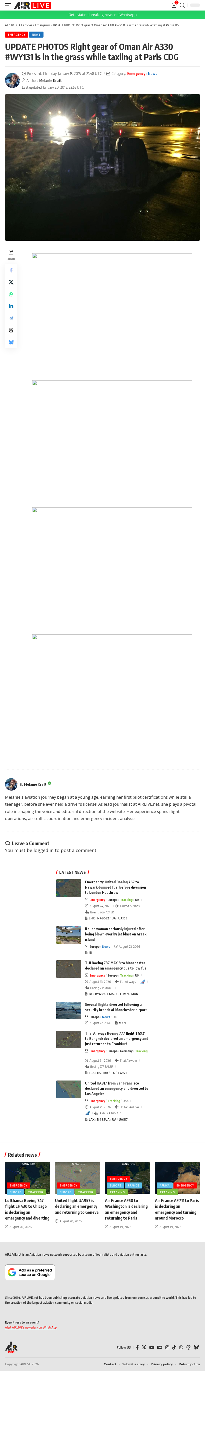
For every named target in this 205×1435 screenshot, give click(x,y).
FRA (91, 1073)
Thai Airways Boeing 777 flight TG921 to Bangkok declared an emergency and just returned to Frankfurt (116, 1038)
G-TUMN (122, 994)
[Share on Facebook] (11, 270)
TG (113, 1073)
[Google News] (160, 1347)
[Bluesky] (196, 1347)
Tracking (126, 900)
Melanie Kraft (50, 80)
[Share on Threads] (11, 330)
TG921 (122, 1073)
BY (90, 994)
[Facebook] (137, 1347)
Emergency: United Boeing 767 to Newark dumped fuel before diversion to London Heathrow (115, 887)
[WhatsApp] (181, 1347)
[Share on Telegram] (11, 318)
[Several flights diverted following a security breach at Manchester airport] (68, 1010)
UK (137, 900)
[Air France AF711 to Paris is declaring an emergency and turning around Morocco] (177, 1178)
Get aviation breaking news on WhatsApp (102, 14)
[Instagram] (167, 1347)
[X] (144, 1347)
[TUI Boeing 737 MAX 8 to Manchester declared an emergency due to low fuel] (68, 969)
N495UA (103, 1119)
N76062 (103, 918)
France (133, 1185)
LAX (91, 1119)
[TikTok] (174, 1347)
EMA (110, 994)
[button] (9, 5)
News (36, 34)
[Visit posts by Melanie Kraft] (12, 80)
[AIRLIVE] (32, 5)
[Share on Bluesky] (11, 342)
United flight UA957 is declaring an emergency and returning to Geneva (76, 1206)
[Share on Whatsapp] (11, 294)
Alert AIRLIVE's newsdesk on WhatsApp (30, 1327)
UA (114, 918)
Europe (113, 900)
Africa (165, 1185)
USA (125, 1101)
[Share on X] (11, 282)
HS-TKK (102, 1073)
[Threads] (188, 1347)
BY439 (100, 994)
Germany (126, 1051)
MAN (134, 994)
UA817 (123, 1119)
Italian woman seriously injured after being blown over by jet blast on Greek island (115, 934)
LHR (92, 918)
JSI (90, 952)
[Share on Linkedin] (11, 306)
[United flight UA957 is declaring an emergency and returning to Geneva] (77, 1178)
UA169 (123, 918)
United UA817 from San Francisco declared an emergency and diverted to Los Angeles (116, 1088)
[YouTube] (152, 1347)
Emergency (16, 34)
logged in (44, 850)
